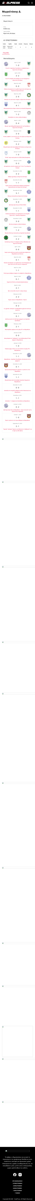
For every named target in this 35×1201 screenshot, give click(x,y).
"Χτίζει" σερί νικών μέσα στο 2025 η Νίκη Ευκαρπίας (17, 157)
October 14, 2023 (17, 404)
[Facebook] (14, 1174)
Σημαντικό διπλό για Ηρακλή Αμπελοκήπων (17, 282)
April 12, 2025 (17, 62)
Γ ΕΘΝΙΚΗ (17, 1193)
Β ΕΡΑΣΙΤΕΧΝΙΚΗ (17, 1188)
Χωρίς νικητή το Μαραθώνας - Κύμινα (17, 299)
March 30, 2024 (17, 257)
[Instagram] (20, 1174)
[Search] (28, 3)
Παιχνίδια (6, 53)
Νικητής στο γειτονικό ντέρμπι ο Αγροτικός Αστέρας (17, 99)
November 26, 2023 (17, 374)
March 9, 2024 (17, 276)
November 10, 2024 (17, 208)
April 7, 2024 (17, 246)
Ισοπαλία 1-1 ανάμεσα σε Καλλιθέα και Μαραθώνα (17, 401)
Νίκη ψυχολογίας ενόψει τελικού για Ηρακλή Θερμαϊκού (17, 108)
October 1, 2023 (17, 414)
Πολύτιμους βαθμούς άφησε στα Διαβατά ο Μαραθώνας (17, 273)
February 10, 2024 (17, 313)
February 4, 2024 (17, 323)
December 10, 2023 (17, 364)
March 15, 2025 (17, 102)
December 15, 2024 (17, 171)
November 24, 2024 (17, 190)
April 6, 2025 (17, 73)
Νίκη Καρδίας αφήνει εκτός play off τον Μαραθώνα (17, 329)
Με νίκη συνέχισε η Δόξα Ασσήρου (17, 224)
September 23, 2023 (17, 423)
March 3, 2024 (17, 285)
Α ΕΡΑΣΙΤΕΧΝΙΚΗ (17, 1185)
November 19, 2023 (17, 385)
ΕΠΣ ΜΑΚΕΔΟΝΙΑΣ (17, 1181)
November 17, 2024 (17, 199)
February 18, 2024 (17, 303)
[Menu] (32, 3)
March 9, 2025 (17, 111)
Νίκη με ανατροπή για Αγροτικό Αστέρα (17, 196)
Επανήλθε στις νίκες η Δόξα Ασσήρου (17, 117)
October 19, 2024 (17, 236)
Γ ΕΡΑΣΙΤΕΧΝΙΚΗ (17, 1190)
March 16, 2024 (17, 267)
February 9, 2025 (17, 131)
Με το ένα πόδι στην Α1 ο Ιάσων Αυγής (17, 291)
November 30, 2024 (17, 180)
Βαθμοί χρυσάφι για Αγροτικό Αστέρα (17, 176)
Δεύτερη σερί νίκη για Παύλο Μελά (17, 204)
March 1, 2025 (17, 120)
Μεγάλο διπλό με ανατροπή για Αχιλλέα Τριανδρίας (17, 233)
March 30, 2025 (17, 83)
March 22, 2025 (17, 93)
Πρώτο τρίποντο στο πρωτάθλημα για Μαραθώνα (17, 420)
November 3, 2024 (17, 218)
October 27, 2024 (17, 227)
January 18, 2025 (17, 151)
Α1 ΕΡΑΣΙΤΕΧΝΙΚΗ (6, 15)
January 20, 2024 (17, 332)
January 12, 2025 (17, 160)
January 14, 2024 (17, 343)
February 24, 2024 (17, 294)
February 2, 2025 (17, 141)
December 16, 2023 (17, 353)
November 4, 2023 (17, 395)
